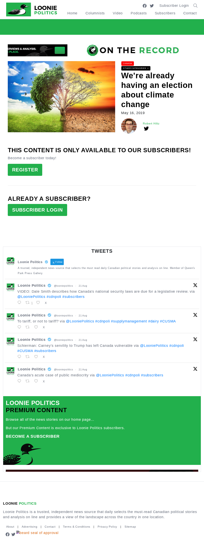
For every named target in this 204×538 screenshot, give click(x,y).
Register (25, 169)
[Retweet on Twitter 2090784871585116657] (29, 381)
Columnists (95, 13)
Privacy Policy (107, 526)
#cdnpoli (54, 297)
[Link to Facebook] (144, 5)
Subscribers (165, 13)
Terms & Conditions (76, 526)
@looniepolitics (63, 285)
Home (72, 13)
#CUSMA (168, 321)
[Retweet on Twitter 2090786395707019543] (29, 357)
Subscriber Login (174, 6)
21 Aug (83, 285)
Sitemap (130, 526)
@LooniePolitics (31, 297)
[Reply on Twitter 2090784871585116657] (20, 381)
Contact (190, 13)
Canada (127, 63)
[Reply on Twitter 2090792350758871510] (20, 302)
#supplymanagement (129, 321)
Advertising (29, 526)
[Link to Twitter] (151, 5)
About (10, 526)
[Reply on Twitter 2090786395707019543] (20, 357)
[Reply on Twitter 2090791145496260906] (20, 327)
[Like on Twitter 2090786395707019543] (37, 357)
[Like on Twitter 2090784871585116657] (37, 381)
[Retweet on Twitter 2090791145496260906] (29, 327)
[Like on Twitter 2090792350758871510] (39, 302)
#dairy (153, 321)
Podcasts (139, 13)
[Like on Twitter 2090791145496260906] (37, 327)
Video (118, 13)
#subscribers (73, 297)
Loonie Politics (32, 285)
